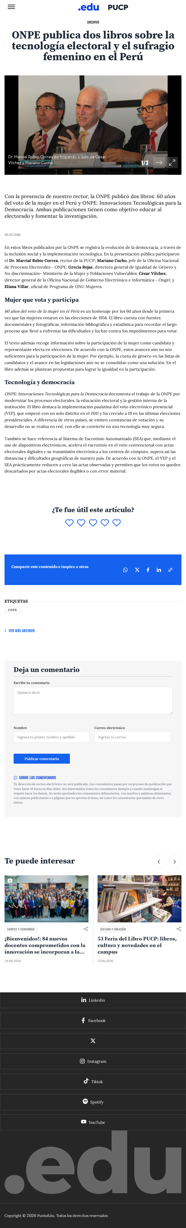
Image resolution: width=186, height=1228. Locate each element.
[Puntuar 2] (81, 523)
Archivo (93, 21)
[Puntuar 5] (117, 523)
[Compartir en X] (137, 569)
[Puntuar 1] (69, 523)
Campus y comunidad (20, 929)
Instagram (96, 1061)
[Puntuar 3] (93, 523)
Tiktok (97, 1081)
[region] (93, 125)
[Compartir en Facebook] (148, 569)
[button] (159, 162)
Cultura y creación (113, 929)
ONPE (12, 610)
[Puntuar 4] (105, 523)
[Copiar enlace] (170, 569)
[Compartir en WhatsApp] (125, 569)
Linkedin (97, 1000)
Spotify (96, 1102)
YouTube (97, 1122)
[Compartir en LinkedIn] (158, 569)
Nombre (20, 728)
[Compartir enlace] (85, 929)
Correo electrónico (109, 728)
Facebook (96, 1020)
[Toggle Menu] (11, 7)
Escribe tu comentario (32, 683)
